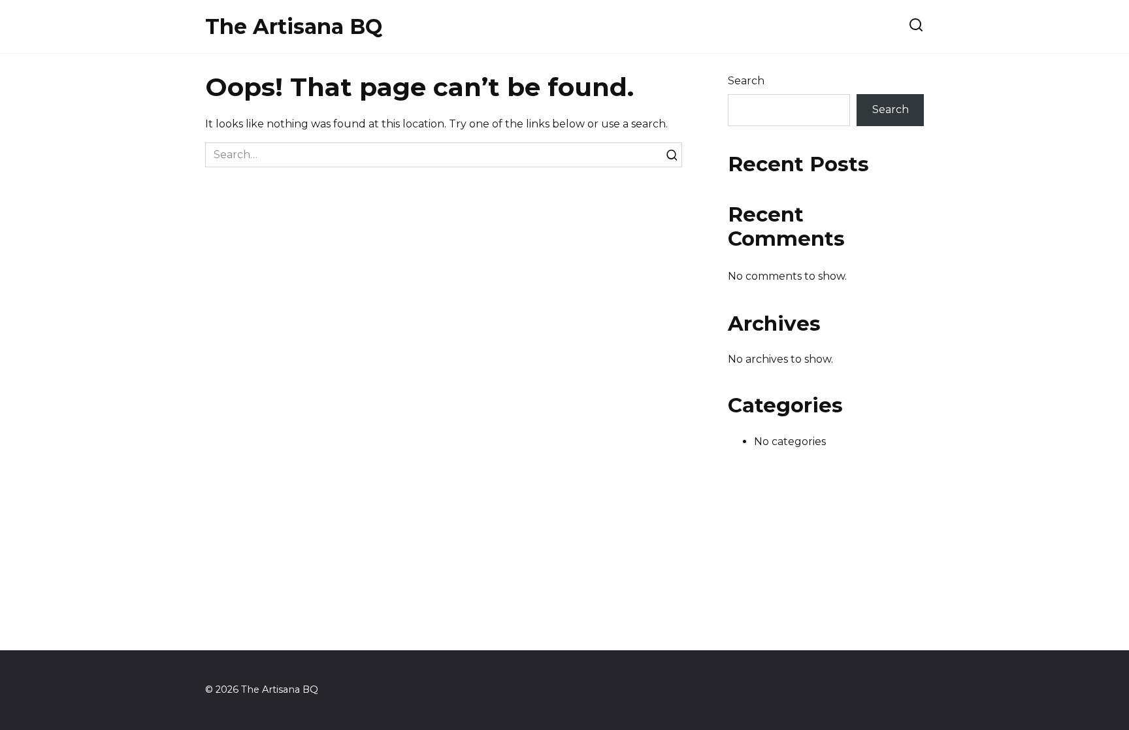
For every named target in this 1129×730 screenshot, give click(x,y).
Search (746, 81)
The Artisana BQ (293, 26)
